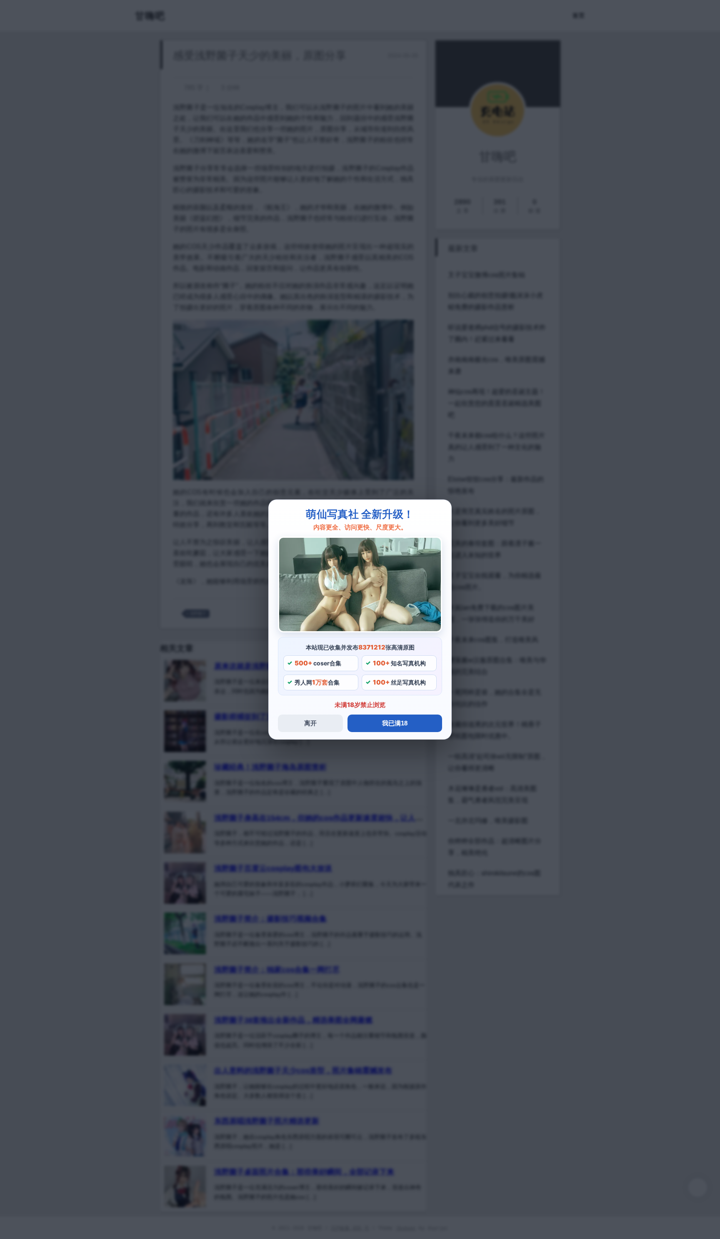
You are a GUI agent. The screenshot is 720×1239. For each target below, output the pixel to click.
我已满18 (395, 723)
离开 (310, 723)
